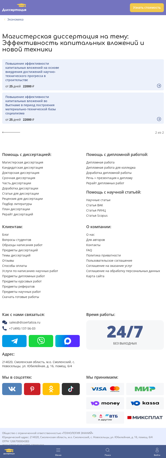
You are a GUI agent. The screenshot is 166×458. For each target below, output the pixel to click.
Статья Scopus (97, 215)
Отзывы (8, 260)
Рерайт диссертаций (17, 214)
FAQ (89, 250)
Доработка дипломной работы (109, 173)
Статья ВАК (94, 205)
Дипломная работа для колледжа (111, 167)
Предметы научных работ (21, 292)
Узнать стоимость (147, 7)
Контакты (93, 245)
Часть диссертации (16, 183)
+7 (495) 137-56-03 (22, 328)
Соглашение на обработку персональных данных (123, 271)
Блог (5, 234)
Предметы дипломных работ (23, 276)
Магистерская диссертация (22, 162)
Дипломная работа (100, 162)
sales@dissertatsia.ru (24, 322)
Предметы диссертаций (20, 250)
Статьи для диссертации (20, 193)
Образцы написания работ (22, 245)
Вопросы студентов (16, 240)
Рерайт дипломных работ (105, 183)
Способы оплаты (14, 266)
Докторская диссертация (20, 173)
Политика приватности (103, 255)
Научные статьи (98, 200)
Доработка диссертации (20, 188)
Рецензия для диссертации (22, 199)
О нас (90, 234)
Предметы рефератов (18, 286)
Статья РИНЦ (96, 210)
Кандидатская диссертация (22, 167)
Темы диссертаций (16, 255)
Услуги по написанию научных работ (30, 271)
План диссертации (16, 209)
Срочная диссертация (18, 178)
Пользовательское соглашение (109, 260)
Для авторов (95, 240)
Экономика (15, 19)
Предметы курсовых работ (22, 281)
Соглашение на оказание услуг (109, 266)
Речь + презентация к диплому (109, 178)
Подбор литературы (17, 204)
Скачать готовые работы (20, 297)
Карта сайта (95, 276)
